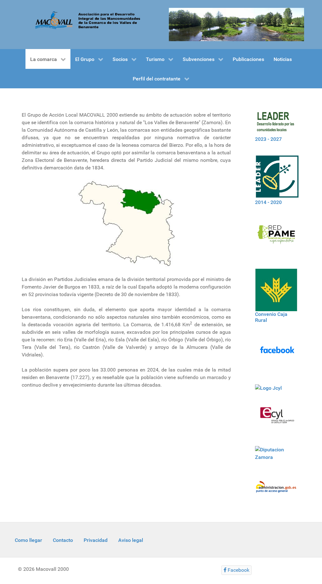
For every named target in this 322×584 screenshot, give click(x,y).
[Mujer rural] (277, 237)
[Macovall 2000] (85, 20)
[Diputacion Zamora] (277, 457)
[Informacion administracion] (277, 491)
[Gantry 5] (236, 24)
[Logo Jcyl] (269, 388)
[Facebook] (277, 353)
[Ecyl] (277, 419)
